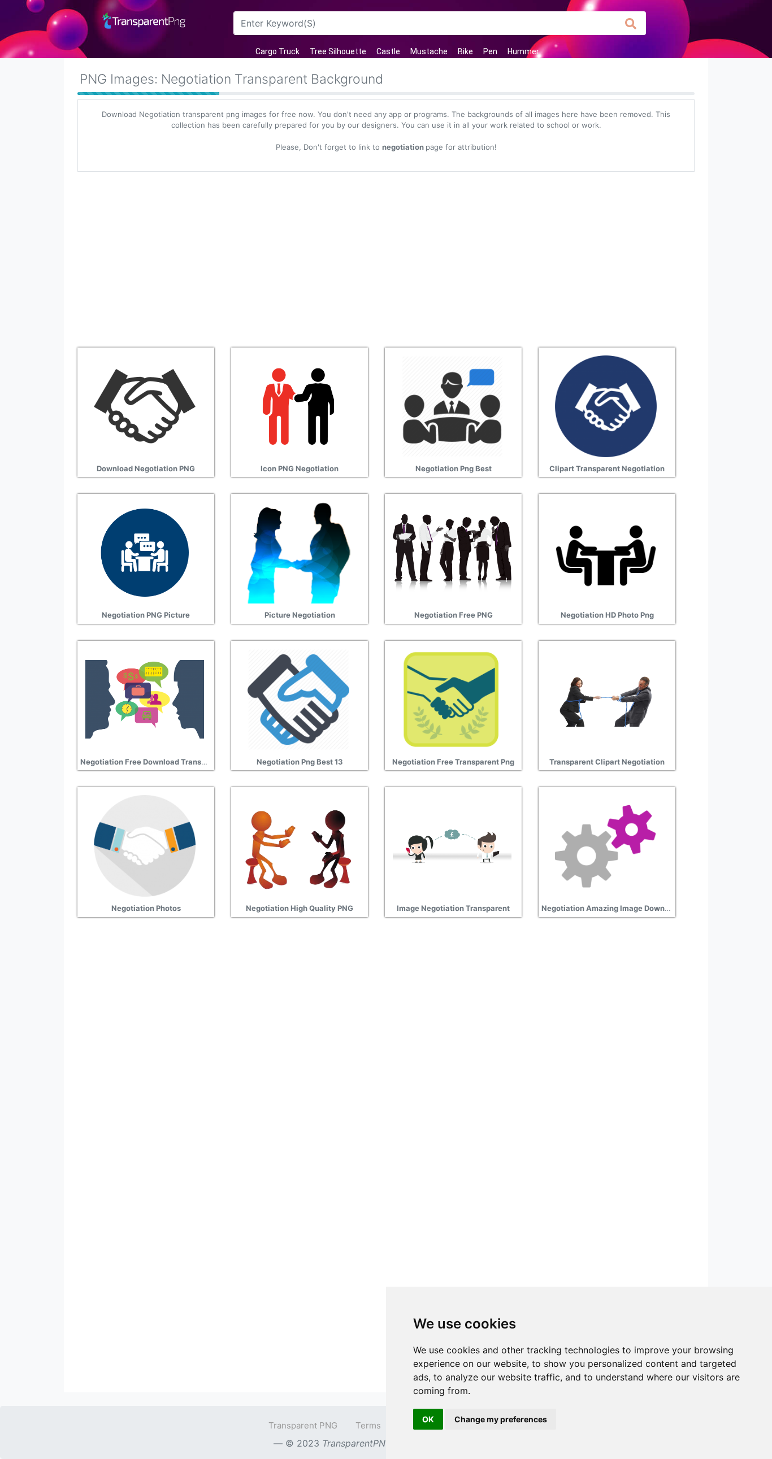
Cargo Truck (277, 51)
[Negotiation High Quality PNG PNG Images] (298, 844)
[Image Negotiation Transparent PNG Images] (452, 844)
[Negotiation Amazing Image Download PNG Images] (606, 844)
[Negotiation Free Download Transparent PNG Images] (145, 698)
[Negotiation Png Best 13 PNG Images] (298, 698)
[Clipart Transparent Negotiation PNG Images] (606, 405)
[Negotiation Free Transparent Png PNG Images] (452, 698)
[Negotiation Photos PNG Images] (145, 844)
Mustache (429, 51)
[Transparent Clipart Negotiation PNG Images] (606, 698)
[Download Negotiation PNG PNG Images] (145, 405)
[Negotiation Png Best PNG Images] (452, 405)
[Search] (631, 23)
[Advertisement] (386, 255)
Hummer (523, 51)
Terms (368, 1425)
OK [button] (428, 1419)
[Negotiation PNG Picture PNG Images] (145, 551)
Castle (388, 51)
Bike (465, 51)
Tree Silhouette (338, 51)
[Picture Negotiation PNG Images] (298, 551)
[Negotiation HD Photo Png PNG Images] (606, 551)
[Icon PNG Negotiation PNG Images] (298, 405)
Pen (490, 51)
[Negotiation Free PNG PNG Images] (452, 551)
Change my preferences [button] (500, 1419)
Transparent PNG (302, 1425)
